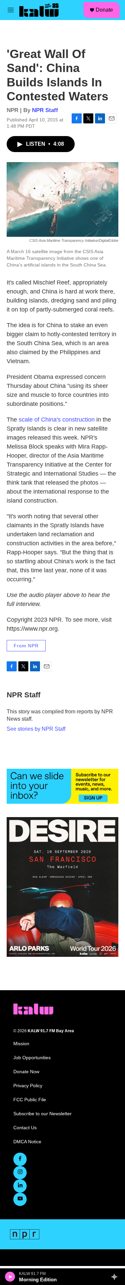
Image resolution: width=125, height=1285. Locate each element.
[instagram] (20, 1172)
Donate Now (26, 1071)
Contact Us (25, 1127)
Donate (104, 10)
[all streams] (116, 1276)
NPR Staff (45, 110)
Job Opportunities (32, 1057)
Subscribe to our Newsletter (42, 1113)
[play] (10, 1276)
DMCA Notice (27, 1141)
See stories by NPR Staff (36, 729)
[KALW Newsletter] (62, 786)
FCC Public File (29, 1099)
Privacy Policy (27, 1085)
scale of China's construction (57, 419)
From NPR (26, 645)
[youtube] (20, 1199)
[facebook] (20, 1159)
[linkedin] (20, 1186)
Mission (21, 1043)
